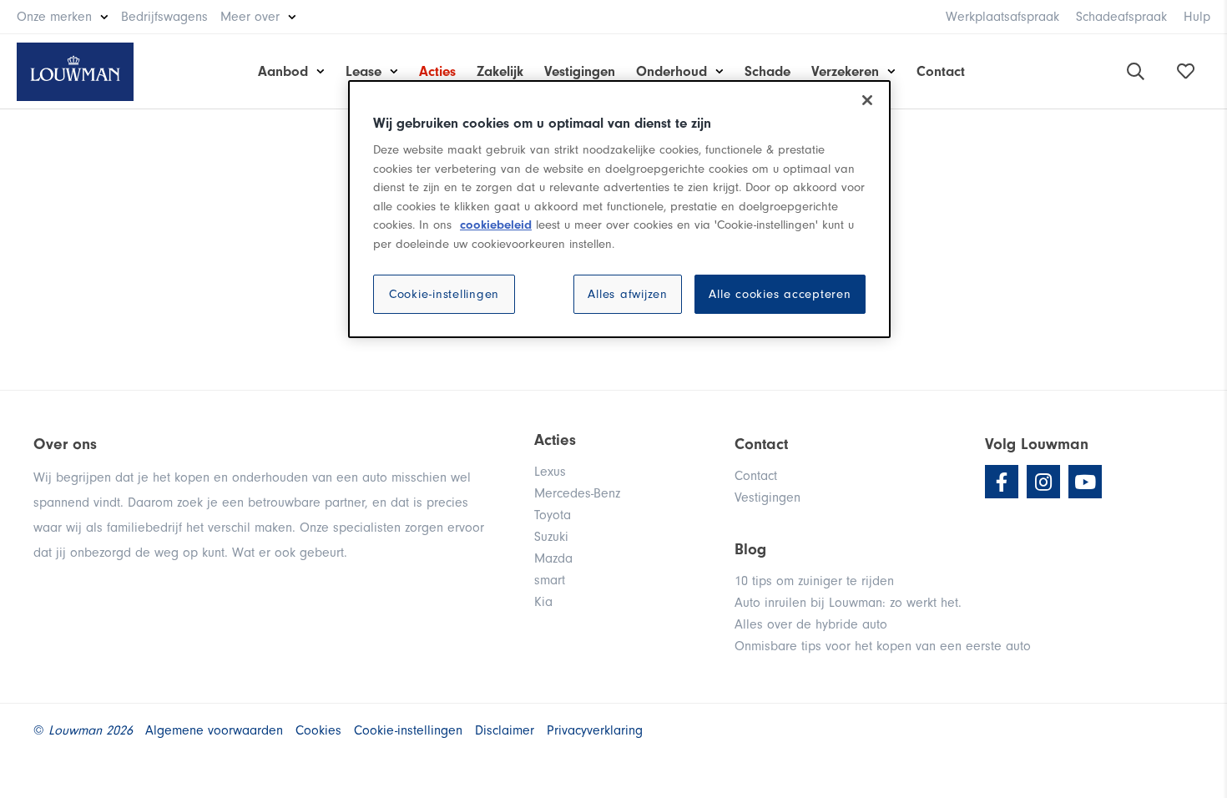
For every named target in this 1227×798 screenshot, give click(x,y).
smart (549, 580)
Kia (543, 601)
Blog (750, 549)
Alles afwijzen (628, 294)
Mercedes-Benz (577, 493)
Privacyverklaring (595, 730)
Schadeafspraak (1121, 16)
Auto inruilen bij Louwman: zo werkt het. (848, 602)
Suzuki (551, 536)
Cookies (318, 730)
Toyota (552, 515)
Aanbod (283, 71)
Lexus (550, 471)
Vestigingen (579, 71)
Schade (767, 71)
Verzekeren (845, 71)
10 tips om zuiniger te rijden (814, 580)
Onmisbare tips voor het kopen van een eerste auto (883, 646)
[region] (619, 209)
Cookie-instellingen (444, 294)
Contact (940, 71)
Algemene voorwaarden (214, 730)
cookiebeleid (496, 225)
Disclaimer (504, 730)
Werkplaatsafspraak (1002, 16)
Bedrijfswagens (164, 16)
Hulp (1197, 16)
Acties (437, 71)
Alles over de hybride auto (811, 624)
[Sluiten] (867, 100)
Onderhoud (671, 71)
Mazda (553, 558)
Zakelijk (500, 71)
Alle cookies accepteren (780, 294)
